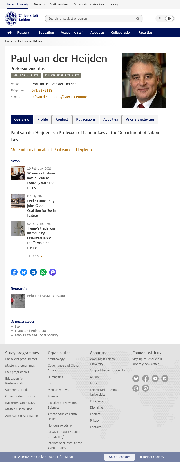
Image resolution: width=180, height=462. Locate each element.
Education (46, 32)
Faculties (145, 32)
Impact (94, 383)
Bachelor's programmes (21, 359)
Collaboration (121, 32)
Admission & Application (21, 416)
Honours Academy (60, 425)
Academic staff (72, 32)
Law (18, 327)
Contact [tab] (62, 119)
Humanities (55, 377)
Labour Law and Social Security (36, 335)
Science (53, 396)
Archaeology (56, 359)
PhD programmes (17, 372)
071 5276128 (42, 90)
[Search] (138, 18)
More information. (61, 457)
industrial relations (26, 75)
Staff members (59, 4)
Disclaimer (97, 408)
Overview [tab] (21, 119)
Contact (95, 427)
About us (97, 32)
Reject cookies (153, 457)
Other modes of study (20, 396)
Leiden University (17, 4)
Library (114, 4)
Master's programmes (20, 366)
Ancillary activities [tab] (140, 119)
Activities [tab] (110, 119)
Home (8, 41)
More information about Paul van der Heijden (50, 149)
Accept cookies (119, 457)
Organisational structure (89, 4)
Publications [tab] (85, 119)
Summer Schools (16, 390)
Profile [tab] (42, 119)
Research (24, 32)
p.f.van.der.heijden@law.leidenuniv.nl (61, 97)
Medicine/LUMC (58, 390)
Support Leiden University (107, 370)
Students (39, 4)
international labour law (62, 75)
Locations (96, 401)
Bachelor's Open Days (20, 403)
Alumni (94, 377)
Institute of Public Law (31, 331)
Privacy (95, 421)
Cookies (95, 414)
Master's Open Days (18, 409)
